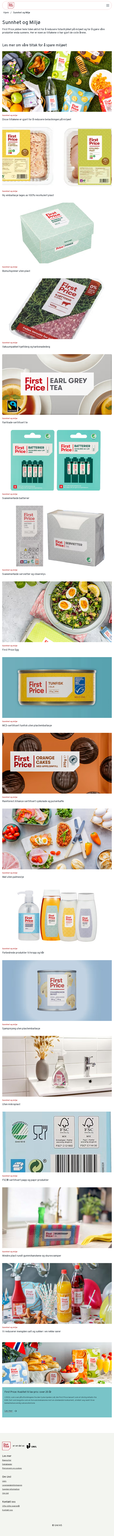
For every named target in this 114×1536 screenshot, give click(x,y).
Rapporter (6, 1460)
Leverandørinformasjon (12, 1485)
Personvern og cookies (12, 1468)
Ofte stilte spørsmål (11, 1506)
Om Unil (5, 1493)
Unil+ (4, 1481)
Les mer (8, 1411)
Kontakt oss (7, 1510)
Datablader (7, 1464)
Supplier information (10, 1489)
